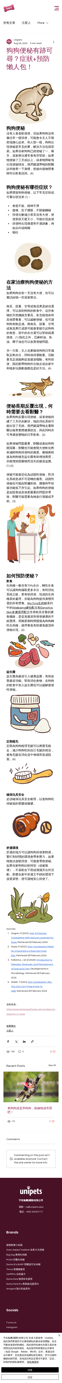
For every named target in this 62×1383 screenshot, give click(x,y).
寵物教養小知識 (14, 1245)
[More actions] (54, 42)
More (40, 22)
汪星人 (26, 22)
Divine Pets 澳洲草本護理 (19, 1279)
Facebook (11, 1322)
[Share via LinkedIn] (24, 1041)
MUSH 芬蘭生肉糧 (15, 1260)
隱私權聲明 (33, 1361)
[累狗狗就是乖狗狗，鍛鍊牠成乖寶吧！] (31, 1087)
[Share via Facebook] (8, 1041)
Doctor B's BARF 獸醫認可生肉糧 (23, 1264)
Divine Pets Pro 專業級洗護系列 (22, 1284)
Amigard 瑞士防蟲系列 (18, 1289)
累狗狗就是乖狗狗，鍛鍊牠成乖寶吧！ (29, 1110)
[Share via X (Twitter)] (16, 1041)
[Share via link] (32, 1041)
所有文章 (9, 22)
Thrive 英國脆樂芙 (15, 1269)
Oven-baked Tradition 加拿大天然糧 (25, 1250)
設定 (30, 1377)
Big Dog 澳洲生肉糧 (16, 1255)
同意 (30, 1370)
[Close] (57, 1337)
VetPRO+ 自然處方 (16, 1274)
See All (52, 1065)
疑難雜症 (11, 1026)
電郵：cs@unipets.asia (31, 1207)
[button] (56, 8)
